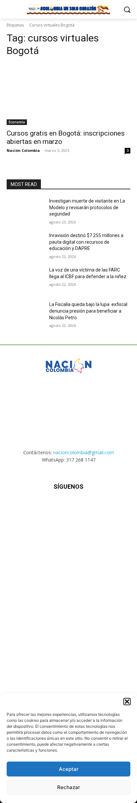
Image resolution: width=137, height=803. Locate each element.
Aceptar (68, 769)
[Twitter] (84, 506)
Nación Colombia (23, 150)
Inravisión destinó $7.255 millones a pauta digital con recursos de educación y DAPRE (86, 242)
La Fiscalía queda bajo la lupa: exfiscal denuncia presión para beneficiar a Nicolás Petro (88, 311)
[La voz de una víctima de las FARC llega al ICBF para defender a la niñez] (25, 280)
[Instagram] (52, 506)
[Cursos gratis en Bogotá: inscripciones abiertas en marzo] (68, 94)
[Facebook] (35, 506)
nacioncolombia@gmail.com (83, 452)
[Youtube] (101, 506)
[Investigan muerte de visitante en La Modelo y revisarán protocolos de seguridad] (25, 211)
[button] (127, 701)
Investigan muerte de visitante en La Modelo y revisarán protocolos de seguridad (87, 207)
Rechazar (68, 787)
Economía (17, 122)
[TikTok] (68, 506)
